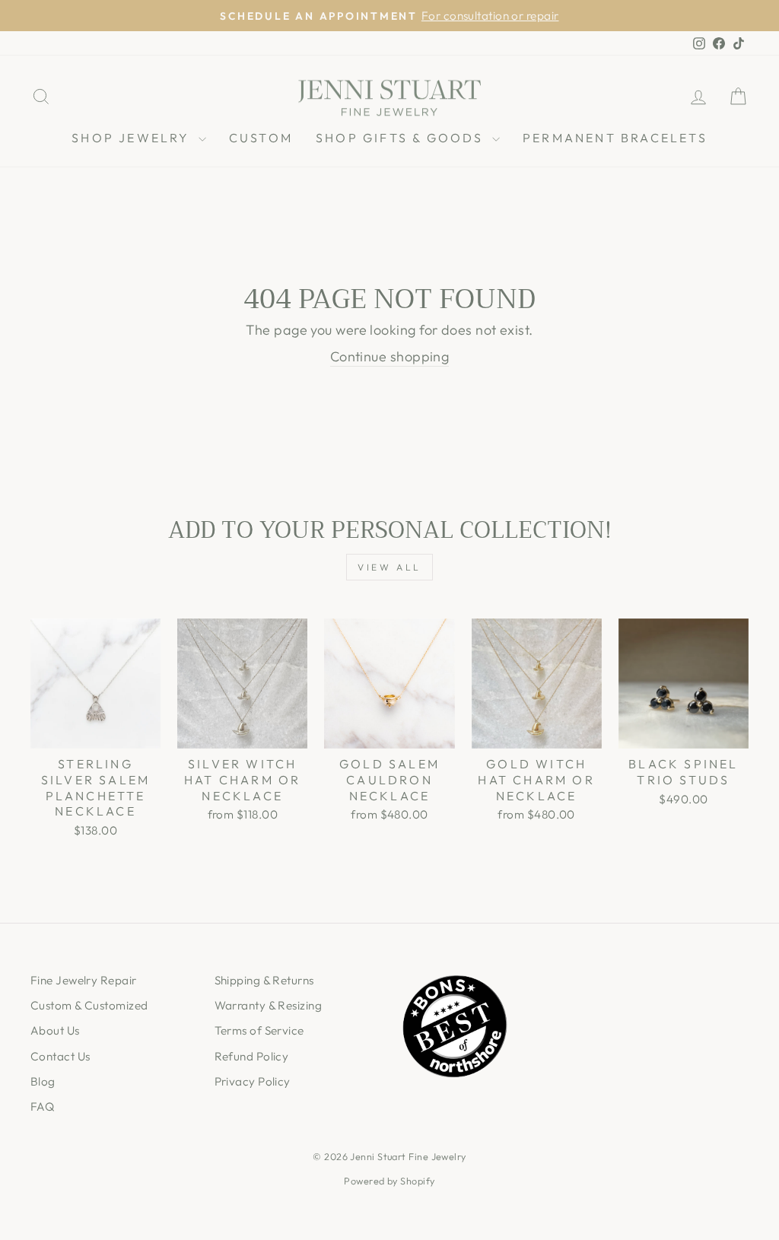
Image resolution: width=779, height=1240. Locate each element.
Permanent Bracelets (615, 137)
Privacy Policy (253, 1081)
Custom (261, 137)
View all (389, 567)
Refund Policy (252, 1056)
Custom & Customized (89, 1005)
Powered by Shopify (389, 1181)
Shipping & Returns (264, 980)
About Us (55, 1030)
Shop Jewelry (133, 137)
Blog (43, 1081)
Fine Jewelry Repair (83, 980)
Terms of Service (259, 1030)
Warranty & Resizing (269, 1005)
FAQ (42, 1106)
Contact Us (60, 1056)
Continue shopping (390, 356)
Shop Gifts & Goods (402, 137)
